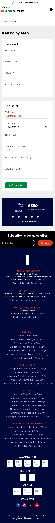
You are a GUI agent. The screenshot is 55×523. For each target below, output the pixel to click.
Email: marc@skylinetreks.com (27, 317)
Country (10, 73)
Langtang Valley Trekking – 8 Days (27, 412)
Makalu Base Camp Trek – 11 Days (27, 442)
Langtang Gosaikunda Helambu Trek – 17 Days (27, 416)
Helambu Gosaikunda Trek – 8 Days (27, 409)
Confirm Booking (16, 185)
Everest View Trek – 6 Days (27, 343)
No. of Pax (10, 135)
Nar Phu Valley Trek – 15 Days (27, 445)
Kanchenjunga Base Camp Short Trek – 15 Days (27, 438)
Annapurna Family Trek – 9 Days (27, 372)
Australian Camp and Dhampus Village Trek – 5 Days (28, 383)
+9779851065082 (28, 2)
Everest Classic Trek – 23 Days (27, 358)
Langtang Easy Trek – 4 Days (27, 394)
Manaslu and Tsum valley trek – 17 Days (27, 427)
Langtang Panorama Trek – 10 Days (27, 405)
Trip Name (10, 112)
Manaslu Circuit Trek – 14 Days (27, 434)
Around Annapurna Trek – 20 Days (28, 379)
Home (4, 21)
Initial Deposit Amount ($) (19, 157)
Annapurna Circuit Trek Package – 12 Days (27, 376)
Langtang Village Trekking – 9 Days (27, 398)
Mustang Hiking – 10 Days (27, 430)
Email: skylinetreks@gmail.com (27, 283)
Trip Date (10, 123)
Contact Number (14, 84)
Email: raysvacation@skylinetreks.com (27, 300)
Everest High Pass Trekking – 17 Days (27, 350)
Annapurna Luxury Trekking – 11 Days (27, 368)
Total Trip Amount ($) (16, 146)
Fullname (10, 50)
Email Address (12, 62)
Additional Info (13, 169)
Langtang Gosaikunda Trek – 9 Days (27, 401)
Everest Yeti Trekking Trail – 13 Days (27, 346)
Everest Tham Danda (27, 335)
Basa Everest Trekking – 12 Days (27, 339)
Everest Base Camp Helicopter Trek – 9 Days (27, 354)
